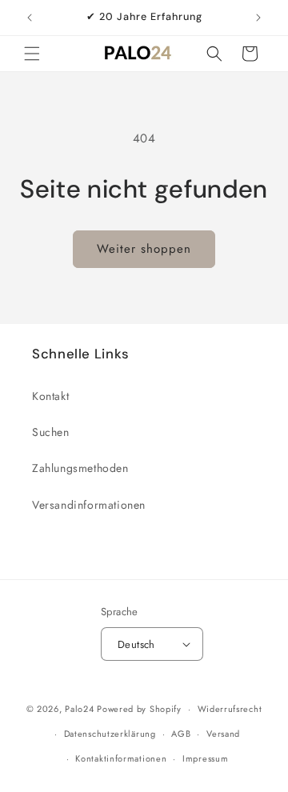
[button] (32, 53)
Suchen (51, 432)
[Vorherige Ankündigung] (29, 17)
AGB (180, 733)
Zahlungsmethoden (80, 468)
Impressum (205, 758)
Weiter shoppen (144, 249)
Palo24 (79, 708)
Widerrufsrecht (230, 708)
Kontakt (50, 396)
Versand (223, 733)
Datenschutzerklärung (110, 733)
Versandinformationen (89, 505)
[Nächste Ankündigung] (258, 17)
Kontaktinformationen (120, 758)
